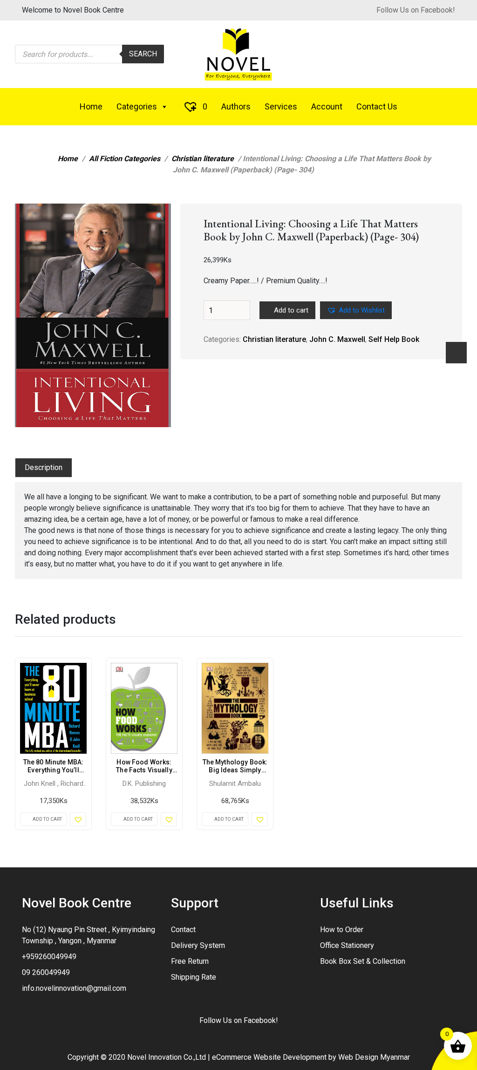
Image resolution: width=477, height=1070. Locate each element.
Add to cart (291, 310)
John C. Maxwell (337, 339)
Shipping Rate (193, 977)
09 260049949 (46, 972)
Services (281, 106)
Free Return (190, 961)
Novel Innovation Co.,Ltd (166, 1057)
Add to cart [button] (47, 819)
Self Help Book (393, 339)
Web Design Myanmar (374, 1057)
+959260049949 (49, 956)
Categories (136, 106)
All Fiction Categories (124, 158)
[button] (160, 216)
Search (143, 53)
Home (91, 106)
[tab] (43, 467)
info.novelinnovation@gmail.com (74, 988)
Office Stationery (347, 945)
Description (43, 467)
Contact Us (376, 106)
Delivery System (198, 945)
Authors (236, 106)
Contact (183, 929)
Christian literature (202, 158)
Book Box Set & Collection (362, 961)
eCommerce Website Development (269, 1057)
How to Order (341, 929)
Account (326, 106)
